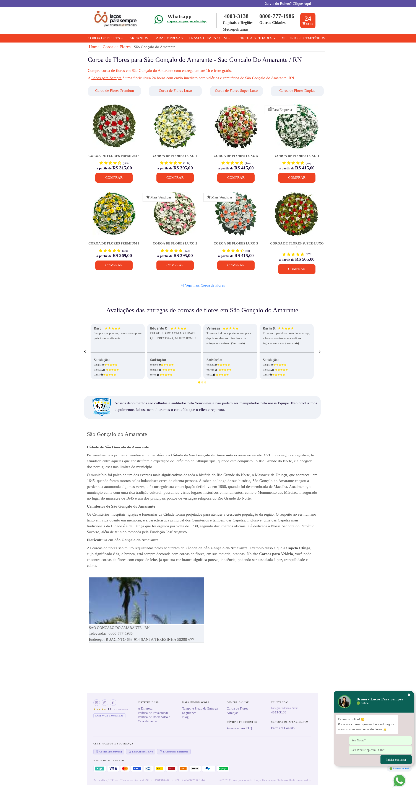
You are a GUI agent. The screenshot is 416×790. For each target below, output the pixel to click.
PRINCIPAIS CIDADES (254, 38)
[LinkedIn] (96, 702)
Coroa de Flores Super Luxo (236, 91)
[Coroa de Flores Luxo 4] (296, 129)
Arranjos (138, 38)
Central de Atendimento (289, 722)
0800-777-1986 (276, 16)
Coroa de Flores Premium (114, 91)
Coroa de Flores (117, 46)
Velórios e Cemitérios (303, 38)
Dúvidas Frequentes (242, 722)
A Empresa (145, 708)
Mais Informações (196, 702)
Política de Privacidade (153, 713)
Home (94, 46)
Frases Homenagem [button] (208, 38)
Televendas (280, 702)
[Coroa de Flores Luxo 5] (235, 129)
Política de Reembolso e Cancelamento (154, 719)
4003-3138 (236, 16)
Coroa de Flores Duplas (297, 91)
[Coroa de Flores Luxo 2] (175, 217)
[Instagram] (105, 702)
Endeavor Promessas (109, 716)
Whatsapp (179, 16)
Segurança (189, 713)
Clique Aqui (302, 4)
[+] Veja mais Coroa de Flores (202, 285)
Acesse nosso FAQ (239, 728)
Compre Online (238, 702)
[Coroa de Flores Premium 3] (114, 129)
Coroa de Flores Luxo (175, 91)
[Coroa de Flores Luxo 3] (235, 217)
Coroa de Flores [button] (104, 38)
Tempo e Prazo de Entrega (200, 708)
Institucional (148, 702)
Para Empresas (168, 38)
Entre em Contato (283, 728)
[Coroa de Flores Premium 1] (114, 217)
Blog (185, 717)
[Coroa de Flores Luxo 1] (175, 129)
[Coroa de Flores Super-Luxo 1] (296, 217)
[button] (114, 91)
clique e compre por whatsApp (187, 21)
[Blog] (113, 702)
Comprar (114, 177)
